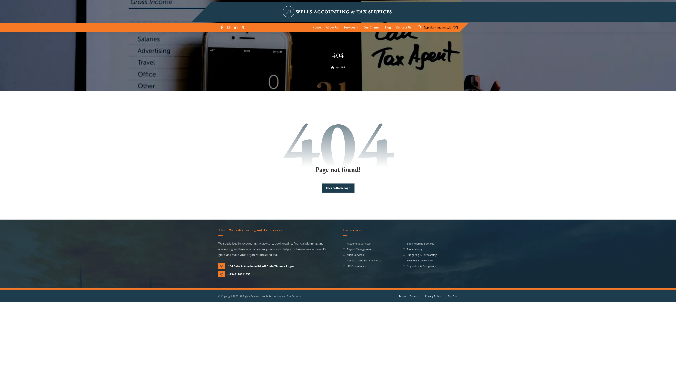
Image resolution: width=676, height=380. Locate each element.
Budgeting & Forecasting (422, 254)
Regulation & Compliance (422, 266)
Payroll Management (359, 249)
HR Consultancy (356, 266)
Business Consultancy (420, 260)
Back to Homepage (338, 188)
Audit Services (355, 254)
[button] (221, 27)
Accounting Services (359, 243)
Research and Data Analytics (364, 260)
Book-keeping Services (420, 243)
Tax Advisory (415, 249)
